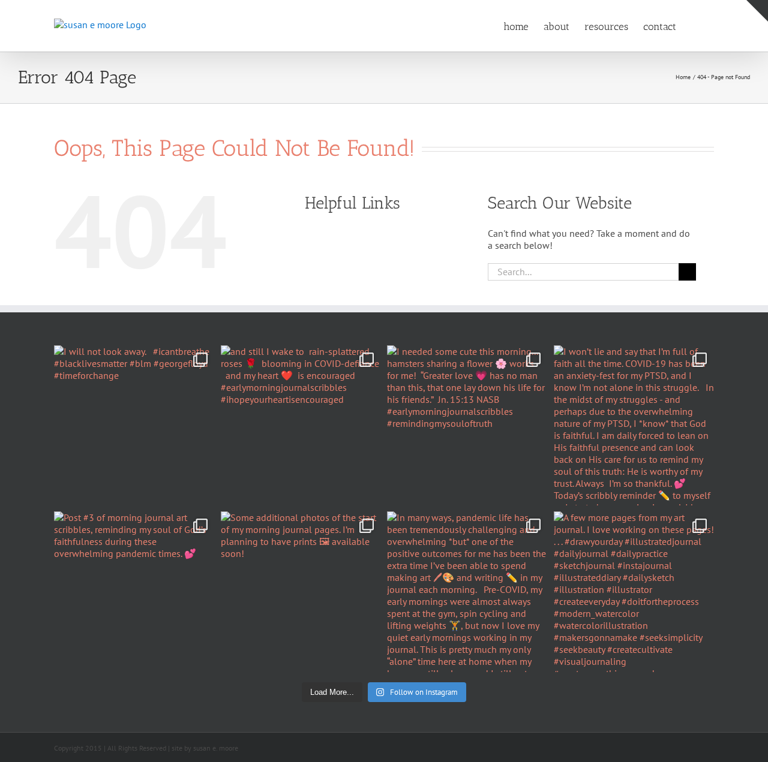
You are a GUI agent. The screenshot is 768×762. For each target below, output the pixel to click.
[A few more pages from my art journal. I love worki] (634, 591)
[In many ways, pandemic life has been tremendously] (467, 591)
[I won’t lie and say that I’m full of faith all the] (634, 425)
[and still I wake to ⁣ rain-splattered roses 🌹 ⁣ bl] (301, 425)
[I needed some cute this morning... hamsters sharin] (467, 425)
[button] (695, 26)
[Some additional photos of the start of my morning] (301, 591)
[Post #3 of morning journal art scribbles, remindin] (134, 591)
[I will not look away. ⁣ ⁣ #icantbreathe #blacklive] (134, 425)
